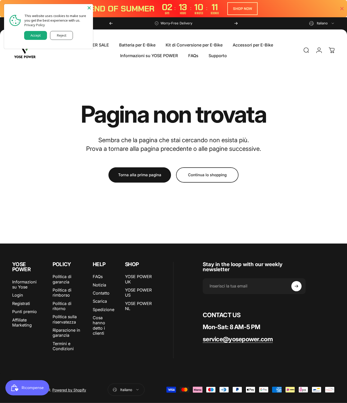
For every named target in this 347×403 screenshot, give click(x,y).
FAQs (98, 276)
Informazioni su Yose (24, 284)
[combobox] (322, 23)
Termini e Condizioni (63, 346)
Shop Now (242, 8)
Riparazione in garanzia (66, 333)
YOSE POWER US (138, 292)
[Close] (89, 7)
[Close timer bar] (342, 9)
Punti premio (24, 311)
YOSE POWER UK (138, 279)
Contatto (101, 293)
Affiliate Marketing (22, 322)
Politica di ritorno (62, 306)
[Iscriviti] (296, 286)
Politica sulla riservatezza (65, 319)
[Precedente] (111, 23)
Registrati (21, 303)
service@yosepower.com (238, 339)
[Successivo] (236, 23)
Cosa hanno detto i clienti (99, 325)
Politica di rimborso (62, 292)
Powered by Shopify (69, 390)
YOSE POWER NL (138, 306)
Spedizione (103, 309)
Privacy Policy (34, 25)
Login (17, 295)
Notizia (99, 284)
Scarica (100, 301)
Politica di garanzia (62, 279)
